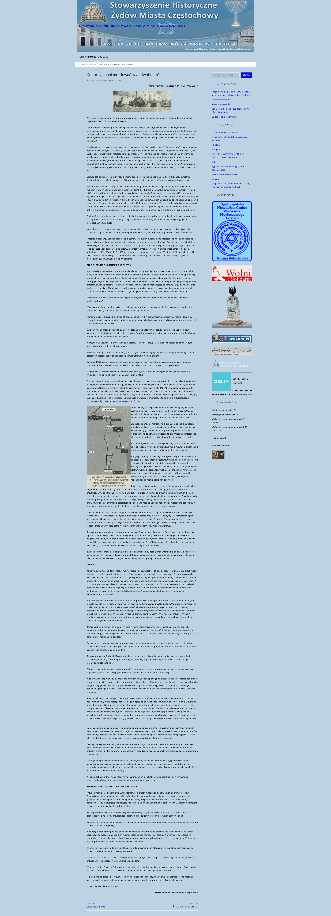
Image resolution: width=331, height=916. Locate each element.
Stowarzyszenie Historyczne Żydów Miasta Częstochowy (132, 26)
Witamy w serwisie (221, 104)
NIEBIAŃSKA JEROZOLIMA (225, 174)
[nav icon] (248, 57)
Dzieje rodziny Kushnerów (224, 116)
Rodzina (216, 145)
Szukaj (246, 75)
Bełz (214, 162)
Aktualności (116, 80)
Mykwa (215, 179)
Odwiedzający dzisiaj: (223, 410)
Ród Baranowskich (221, 99)
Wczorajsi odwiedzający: (224, 414)
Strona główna (87, 64)
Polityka (216, 149)
